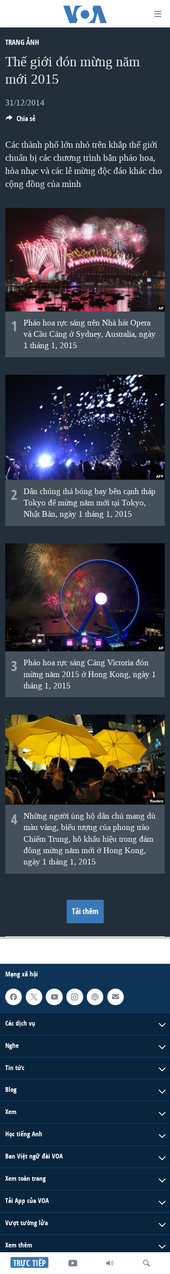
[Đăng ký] (115, 997)
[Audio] (110, 1263)
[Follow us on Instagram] (74, 997)
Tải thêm (85, 911)
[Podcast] (95, 997)
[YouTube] (73, 1263)
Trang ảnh (22, 42)
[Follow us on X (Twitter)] (34, 997)
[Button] (20, 120)
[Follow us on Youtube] (54, 997)
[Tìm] (146, 1263)
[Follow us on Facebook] (13, 997)
